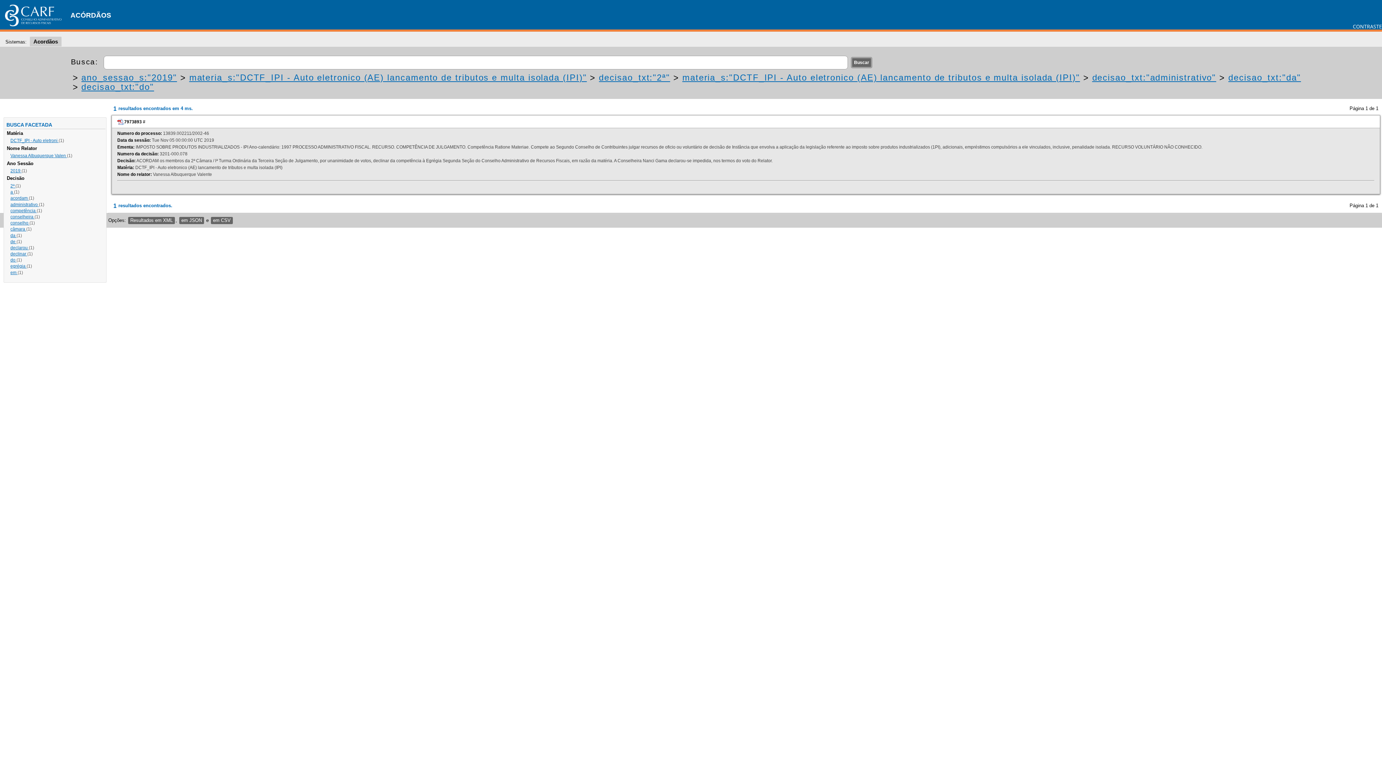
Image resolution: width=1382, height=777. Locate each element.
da (13, 235)
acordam (19, 198)
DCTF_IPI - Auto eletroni (34, 140)
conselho (20, 223)
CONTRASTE (1367, 26)
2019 (16, 170)
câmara (18, 229)
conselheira (22, 216)
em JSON (191, 220)
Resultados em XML (151, 220)
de (13, 241)
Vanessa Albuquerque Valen (38, 155)
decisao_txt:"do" (117, 87)
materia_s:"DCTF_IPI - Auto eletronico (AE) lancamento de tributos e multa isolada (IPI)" (388, 77)
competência (23, 210)
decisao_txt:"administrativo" (1154, 77)
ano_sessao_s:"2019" (129, 77)
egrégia (18, 266)
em (14, 272)
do (13, 260)
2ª (12, 185)
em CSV (222, 220)
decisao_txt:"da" (1264, 77)
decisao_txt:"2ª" (634, 77)
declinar (18, 253)
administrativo (24, 204)
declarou (19, 247)
